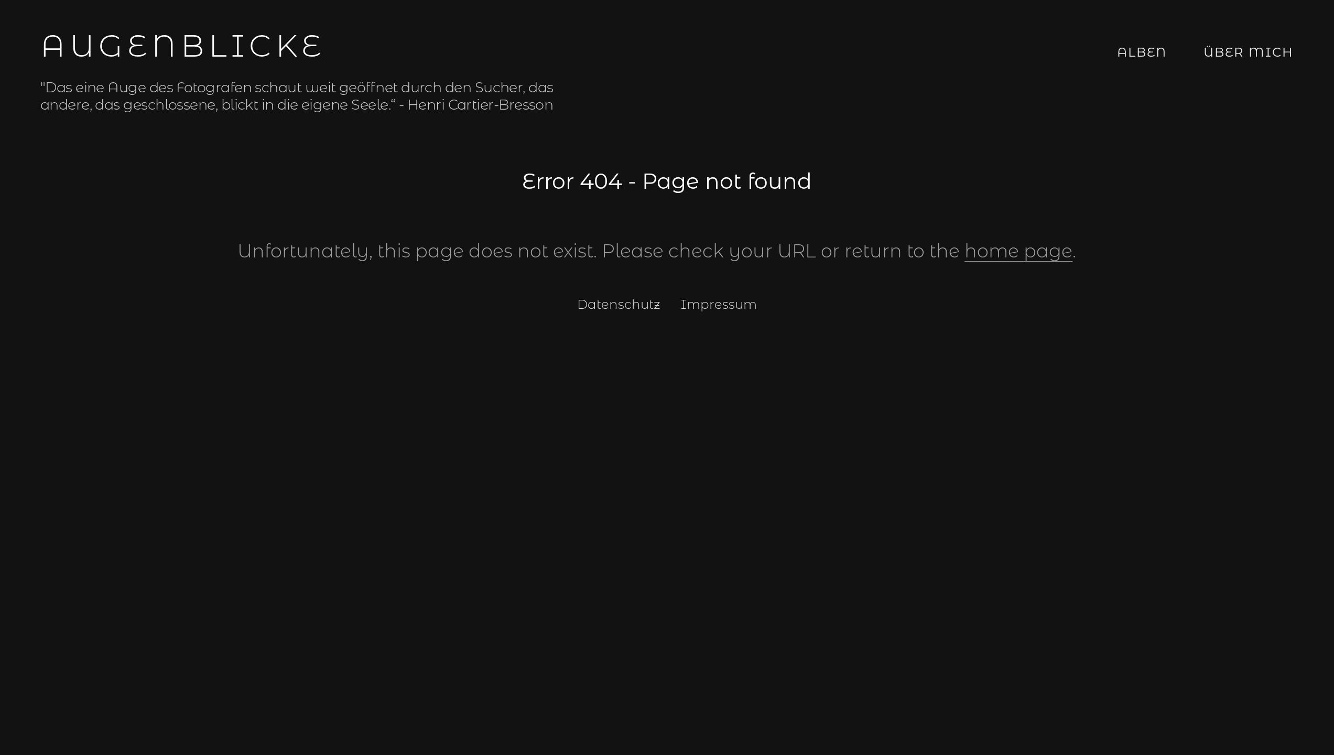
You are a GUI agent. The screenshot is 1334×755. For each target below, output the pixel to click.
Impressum (719, 304)
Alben (1142, 52)
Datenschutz (618, 304)
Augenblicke (183, 45)
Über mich (1248, 52)
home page (1018, 251)
